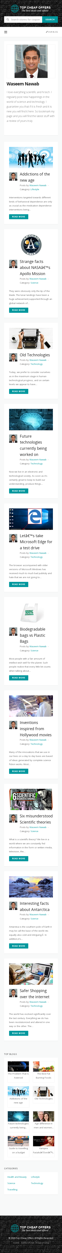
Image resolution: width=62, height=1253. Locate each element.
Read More (18, 216)
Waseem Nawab (37, 185)
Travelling (12, 1189)
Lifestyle (35, 1176)
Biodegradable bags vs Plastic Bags (32, 635)
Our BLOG (53, 32)
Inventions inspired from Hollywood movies (36, 728)
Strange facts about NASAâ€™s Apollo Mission (35, 267)
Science (11, 1183)
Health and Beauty (17, 1176)
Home (16, 1242)
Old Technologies (35, 355)
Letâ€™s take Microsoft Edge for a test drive (36, 542)
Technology (37, 1183)
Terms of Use (27, 1242)
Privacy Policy (42, 1242)
